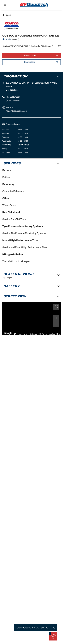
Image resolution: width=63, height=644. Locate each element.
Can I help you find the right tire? (33, 627)
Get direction (12, 90)
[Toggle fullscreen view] (56, 307)
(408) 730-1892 (13, 100)
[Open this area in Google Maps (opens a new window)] (8, 333)
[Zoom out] (56, 324)
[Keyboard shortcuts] (15, 334)
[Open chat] (53, 636)
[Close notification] (54, 628)
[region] (31, 318)
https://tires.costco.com (16, 111)
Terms (44, 334)
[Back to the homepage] (34, 5)
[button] (50, 633)
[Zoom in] (56, 318)
